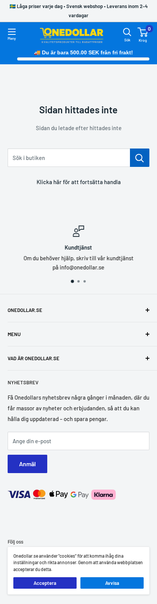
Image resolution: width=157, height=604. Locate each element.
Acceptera (45, 583)
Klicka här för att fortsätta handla (79, 181)
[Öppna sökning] (127, 32)
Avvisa (112, 583)
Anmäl (27, 463)
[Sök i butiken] (139, 158)
